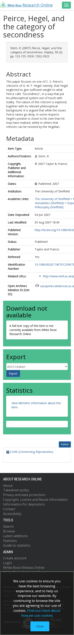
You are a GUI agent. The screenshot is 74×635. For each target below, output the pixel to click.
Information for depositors (24, 504)
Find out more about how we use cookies (41, 613)
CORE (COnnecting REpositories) (31, 452)
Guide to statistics (16, 545)
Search (8, 526)
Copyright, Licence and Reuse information (35, 499)
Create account (14, 558)
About (8, 485)
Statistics (10, 540)
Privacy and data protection (24, 495)
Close (40, 626)
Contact (9, 509)
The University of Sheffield (52, 199)
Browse (9, 531)
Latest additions (15, 536)
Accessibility (12, 513)
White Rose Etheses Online (23, 567)
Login (7, 563)
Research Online (30, 5)
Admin (65, 444)
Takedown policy (16, 490)
